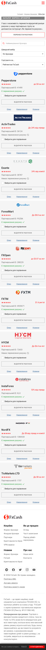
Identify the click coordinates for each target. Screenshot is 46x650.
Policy (24, 646)
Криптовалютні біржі (13, 541)
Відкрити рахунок (23, 102)
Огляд (26, 530)
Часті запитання (30, 533)
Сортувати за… (7, 60)
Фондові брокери (11, 533)
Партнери (8, 537)
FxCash (20, 14)
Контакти (27, 558)
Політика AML (10, 579)
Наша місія (28, 554)
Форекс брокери (30, 14)
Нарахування (21, 109)
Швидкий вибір (8, 50)
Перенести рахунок (23, 35)
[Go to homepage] (9, 2)
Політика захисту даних (14, 587)
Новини (36, 109)
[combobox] (23, 43)
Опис (9, 109)
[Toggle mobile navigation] (43, 3)
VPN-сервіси (9, 545)
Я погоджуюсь (37, 647)
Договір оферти (11, 583)
